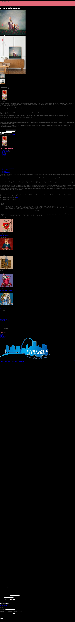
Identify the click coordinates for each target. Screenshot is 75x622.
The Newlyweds (3, 308)
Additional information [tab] (6, 172)
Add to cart (2, 133)
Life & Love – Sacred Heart (4, 235)
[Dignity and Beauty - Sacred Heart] (6, 286)
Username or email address (5, 595)
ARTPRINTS (7, 85)
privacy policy (57, 616)
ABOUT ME (4, 589)
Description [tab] (4, 171)
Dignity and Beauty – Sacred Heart (6, 290)
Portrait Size (3, 131)
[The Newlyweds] (6, 305)
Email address (2, 609)
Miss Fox (1, 253)
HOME (3, 588)
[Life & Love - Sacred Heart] (6, 231)
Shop (4, 85)
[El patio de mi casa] (4, 99)
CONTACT (4, 590)
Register (1, 618)
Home (1, 85)
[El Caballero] (6, 268)
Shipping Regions (3, 129)
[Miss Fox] (6, 250)
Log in (8, 603)
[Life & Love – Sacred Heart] (4, 94)
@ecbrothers (2, 315)
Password (2, 597)
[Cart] (2, 25)
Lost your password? (3, 605)
